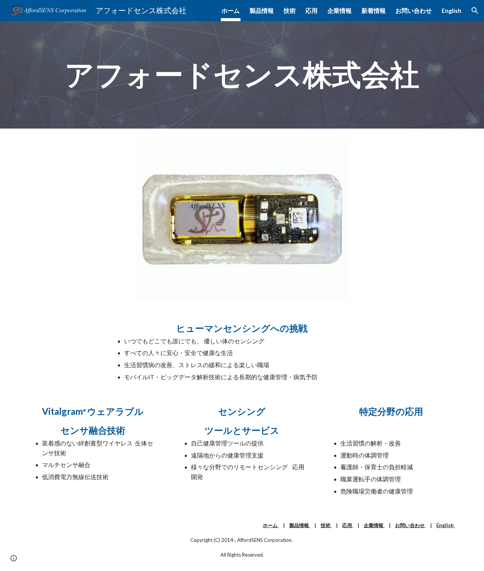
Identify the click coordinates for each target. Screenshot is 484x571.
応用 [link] (312, 10)
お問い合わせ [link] (414, 10)
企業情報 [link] (339, 10)
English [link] (451, 10)
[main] (242, 74)
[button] (475, 11)
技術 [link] (290, 10)
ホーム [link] (231, 10)
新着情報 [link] (373, 10)
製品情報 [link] (262, 10)
